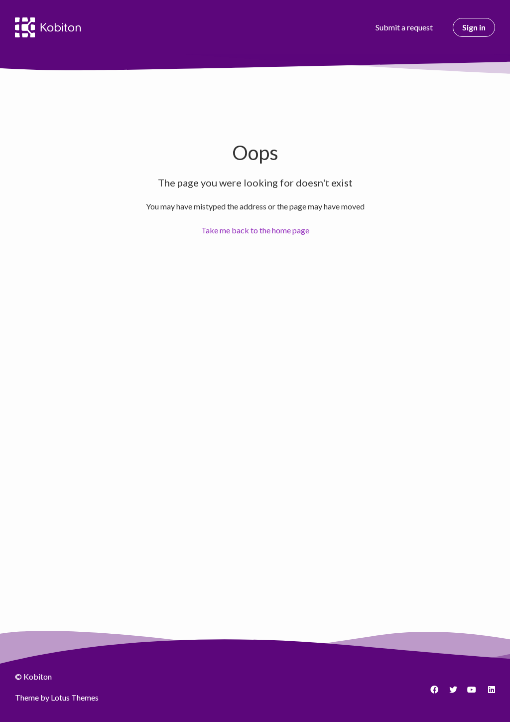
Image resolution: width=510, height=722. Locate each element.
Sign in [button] (474, 27)
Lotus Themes (75, 697)
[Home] (48, 27)
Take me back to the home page (255, 230)
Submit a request (404, 27)
